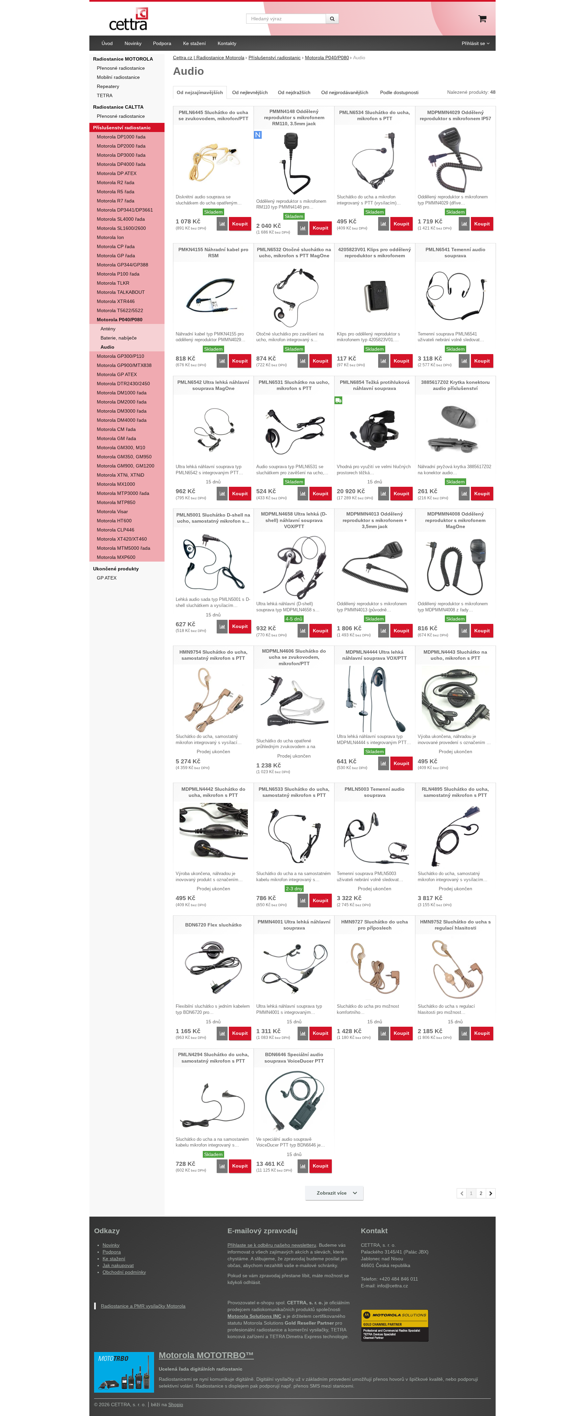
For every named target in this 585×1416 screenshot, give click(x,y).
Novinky (111, 1245)
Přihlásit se (473, 43)
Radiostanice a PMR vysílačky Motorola (143, 1306)
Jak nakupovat (118, 1265)
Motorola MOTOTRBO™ (206, 1355)
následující (491, 1193)
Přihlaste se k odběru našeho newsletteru (272, 1245)
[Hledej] (332, 19)
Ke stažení (114, 1258)
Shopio (175, 1404)
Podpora (112, 1252)
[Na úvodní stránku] (128, 18)
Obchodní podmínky (124, 1272)
